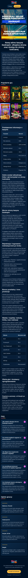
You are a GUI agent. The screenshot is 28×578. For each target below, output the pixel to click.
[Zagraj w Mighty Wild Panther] (16, 94)
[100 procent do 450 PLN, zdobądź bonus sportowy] (14, 32)
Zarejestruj (17, 6)
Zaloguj (10, 6)
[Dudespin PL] (14, 2)
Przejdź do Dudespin (14, 571)
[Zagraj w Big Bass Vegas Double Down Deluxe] (5, 111)
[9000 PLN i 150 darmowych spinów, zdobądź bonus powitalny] (14, 16)
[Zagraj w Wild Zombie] (16, 111)
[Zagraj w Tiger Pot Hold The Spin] (5, 94)
